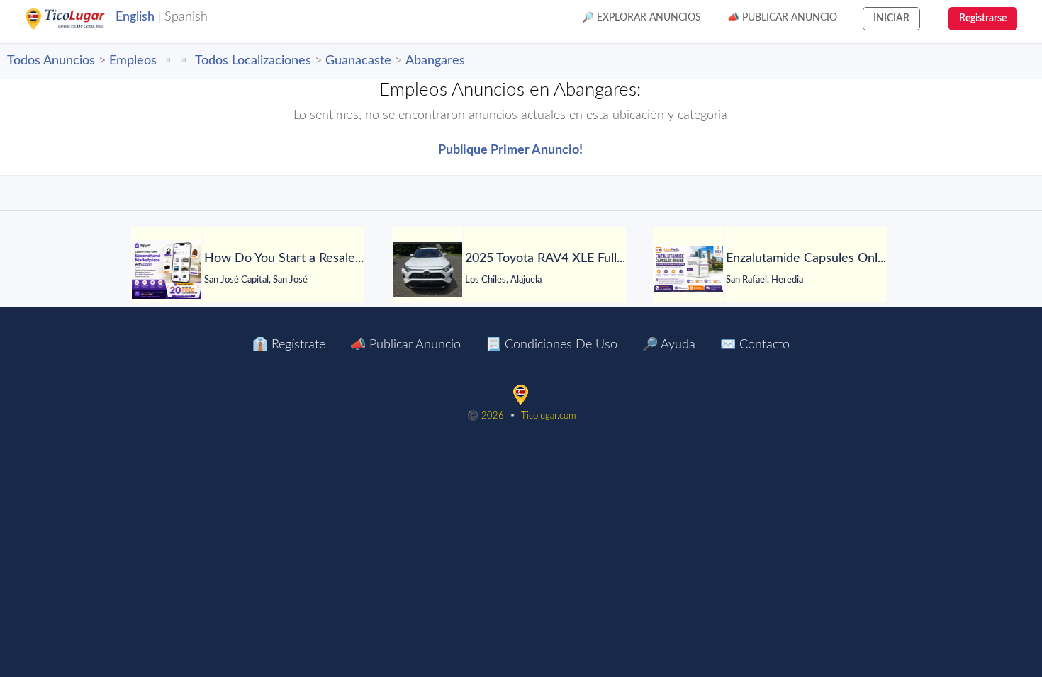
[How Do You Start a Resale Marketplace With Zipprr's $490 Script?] (166, 269)
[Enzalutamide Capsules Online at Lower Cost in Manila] (688, 269)
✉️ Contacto (755, 344)
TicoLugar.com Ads (80, 19)
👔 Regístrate (288, 344)
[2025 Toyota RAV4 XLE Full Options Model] (427, 269)
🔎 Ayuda (668, 344)
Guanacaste (358, 61)
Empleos (133, 61)
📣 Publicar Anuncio (782, 18)
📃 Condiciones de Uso (551, 344)
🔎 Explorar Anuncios (641, 18)
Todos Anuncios (51, 61)
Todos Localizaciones (253, 61)
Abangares (435, 61)
